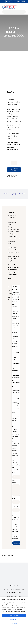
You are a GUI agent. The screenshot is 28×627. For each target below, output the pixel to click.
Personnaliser (14, 619)
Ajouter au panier (14, 169)
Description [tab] (9, 287)
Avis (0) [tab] (9, 299)
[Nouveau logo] (10, 6)
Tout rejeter (14, 623)
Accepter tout (14, 615)
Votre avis (14, 481)
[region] (14, 612)
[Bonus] (14, 570)
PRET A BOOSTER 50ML (12, 176)
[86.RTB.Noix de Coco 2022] (14, 69)
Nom (14, 498)
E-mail (15, 507)
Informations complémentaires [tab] (9, 292)
